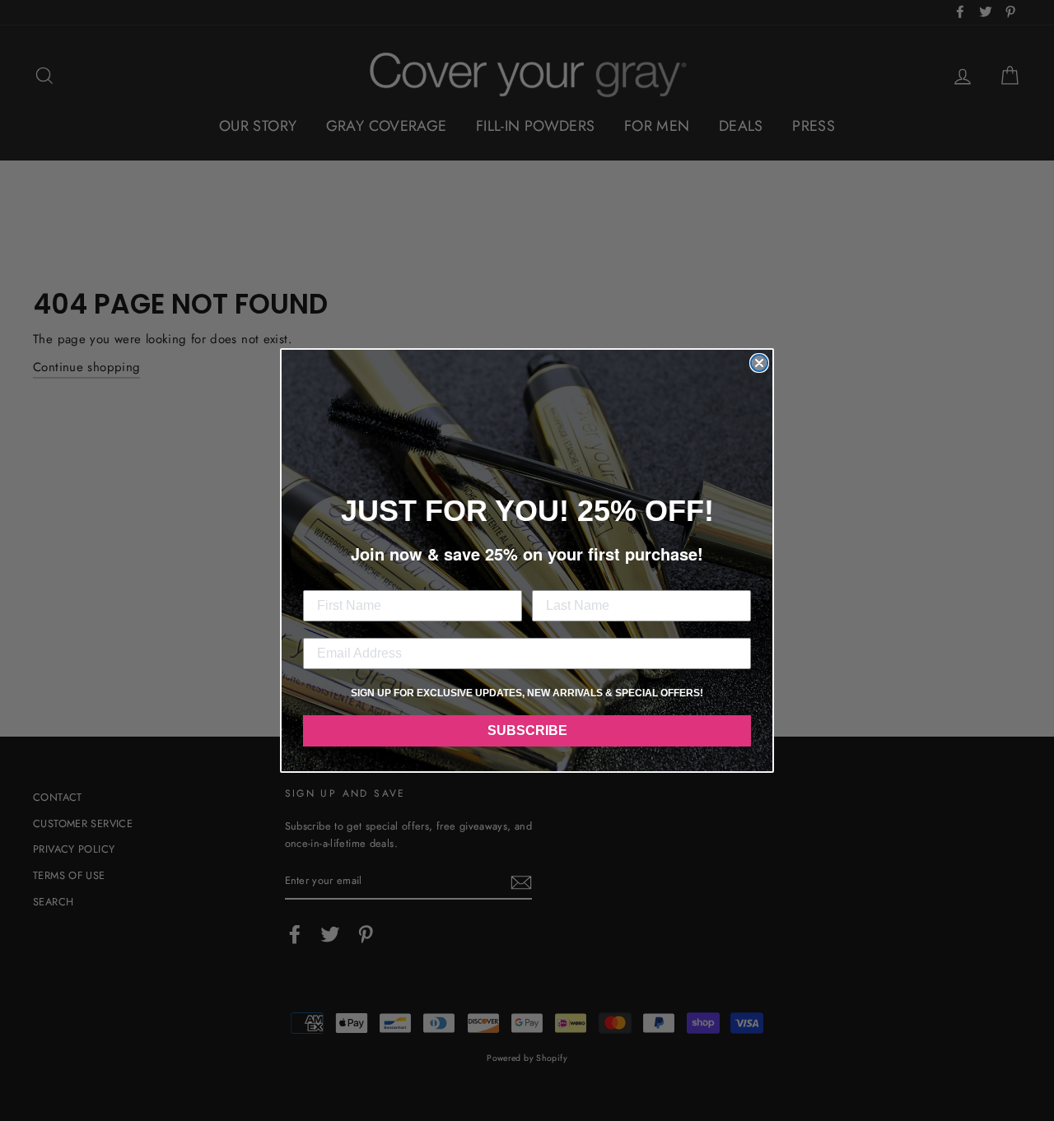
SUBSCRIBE (527, 730)
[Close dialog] (759, 363)
